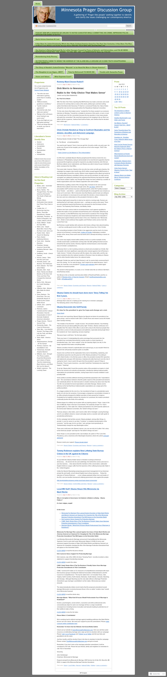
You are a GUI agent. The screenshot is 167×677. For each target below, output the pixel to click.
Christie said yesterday (87, 264)
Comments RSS (51, 26)
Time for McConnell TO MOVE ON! (81, 72)
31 (119, 99)
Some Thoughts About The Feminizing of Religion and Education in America (122, 132)
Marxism (89, 285)
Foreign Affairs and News (80, 483)
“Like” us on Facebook (68, 634)
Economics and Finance (79, 285)
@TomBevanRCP (67, 279)
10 (119, 91)
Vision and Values (42, 76)
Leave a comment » (98, 445)
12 (123, 91)
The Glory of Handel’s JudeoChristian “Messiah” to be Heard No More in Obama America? (70, 67)
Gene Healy (60, 313)
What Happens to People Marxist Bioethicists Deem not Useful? (123, 156)
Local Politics (71, 665)
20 (125, 94)
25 (121, 97)
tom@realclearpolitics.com (97, 277)
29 (115, 99)
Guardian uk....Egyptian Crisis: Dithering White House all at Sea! (123, 139)
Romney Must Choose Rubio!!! (70, 82)
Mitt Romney (67, 124)
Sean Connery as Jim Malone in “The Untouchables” (74, 152)
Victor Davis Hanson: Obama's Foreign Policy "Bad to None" (123, 170)
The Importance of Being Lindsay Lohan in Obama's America (122, 113)
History (66, 665)
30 (117, 99)
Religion (93, 665)
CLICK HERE (61, 550)
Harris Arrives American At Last (47, 39)
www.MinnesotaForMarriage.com (82, 630)
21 (127, 94)
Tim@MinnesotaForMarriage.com (76, 641)
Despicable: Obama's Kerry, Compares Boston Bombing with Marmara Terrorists (122, 163)
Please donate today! (81, 442)
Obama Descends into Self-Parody (72, 307)
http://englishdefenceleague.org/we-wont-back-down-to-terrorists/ (77, 480)
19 (123, 94)
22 (115, 97)
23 (117, 97)
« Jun (116, 101)
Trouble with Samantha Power (111, 72)
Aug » (120, 101)
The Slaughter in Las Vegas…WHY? (49, 72)
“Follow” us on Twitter (84, 634)
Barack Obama (68, 285)
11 (121, 91)
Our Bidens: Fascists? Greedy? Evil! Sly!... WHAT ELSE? (122, 125)
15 (115, 94)
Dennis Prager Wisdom (42, 90)
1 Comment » (84, 124)
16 (117, 94)
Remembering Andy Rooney (46, 56)
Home (38, 4)
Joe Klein (92, 187)
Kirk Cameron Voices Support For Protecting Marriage (78, 519)
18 (121, 94)
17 (119, 94)
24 (119, 97)
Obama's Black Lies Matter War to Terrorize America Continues (122, 177)
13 (125, 91)
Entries (41, 26)
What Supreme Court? (63, 76)
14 (127, 91)
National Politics (75, 124)
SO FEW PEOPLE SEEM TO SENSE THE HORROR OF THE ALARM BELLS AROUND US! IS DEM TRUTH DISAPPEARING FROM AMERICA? (81, 62)
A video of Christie (86, 232)
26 (123, 97)
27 (125, 97)
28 (127, 97)
